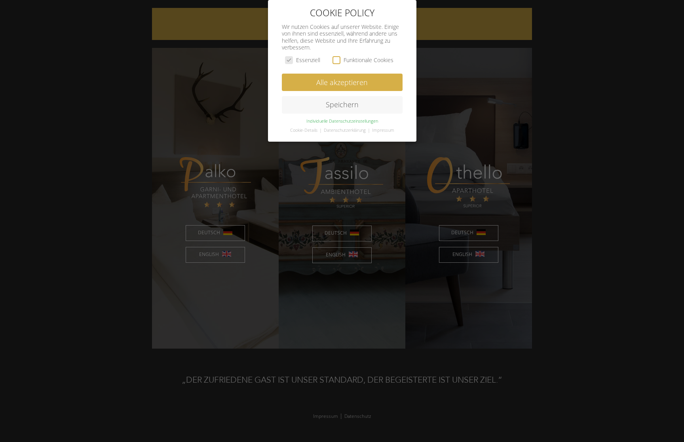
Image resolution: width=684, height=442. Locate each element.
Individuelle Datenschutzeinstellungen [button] (342, 121)
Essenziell (308, 60)
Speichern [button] (342, 104)
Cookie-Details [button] (304, 130)
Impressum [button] (383, 130)
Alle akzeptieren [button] (342, 82)
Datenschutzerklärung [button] (345, 130)
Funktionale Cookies (368, 60)
